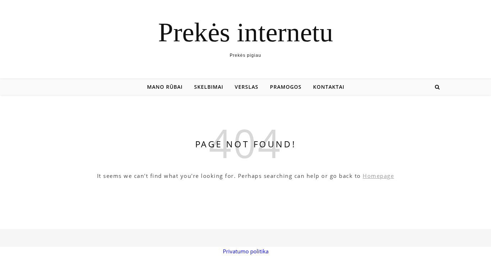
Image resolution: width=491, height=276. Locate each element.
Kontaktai (328, 86)
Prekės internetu (245, 32)
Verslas (246, 86)
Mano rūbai (165, 86)
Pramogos (286, 86)
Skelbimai (208, 86)
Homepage (378, 175)
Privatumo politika (246, 251)
